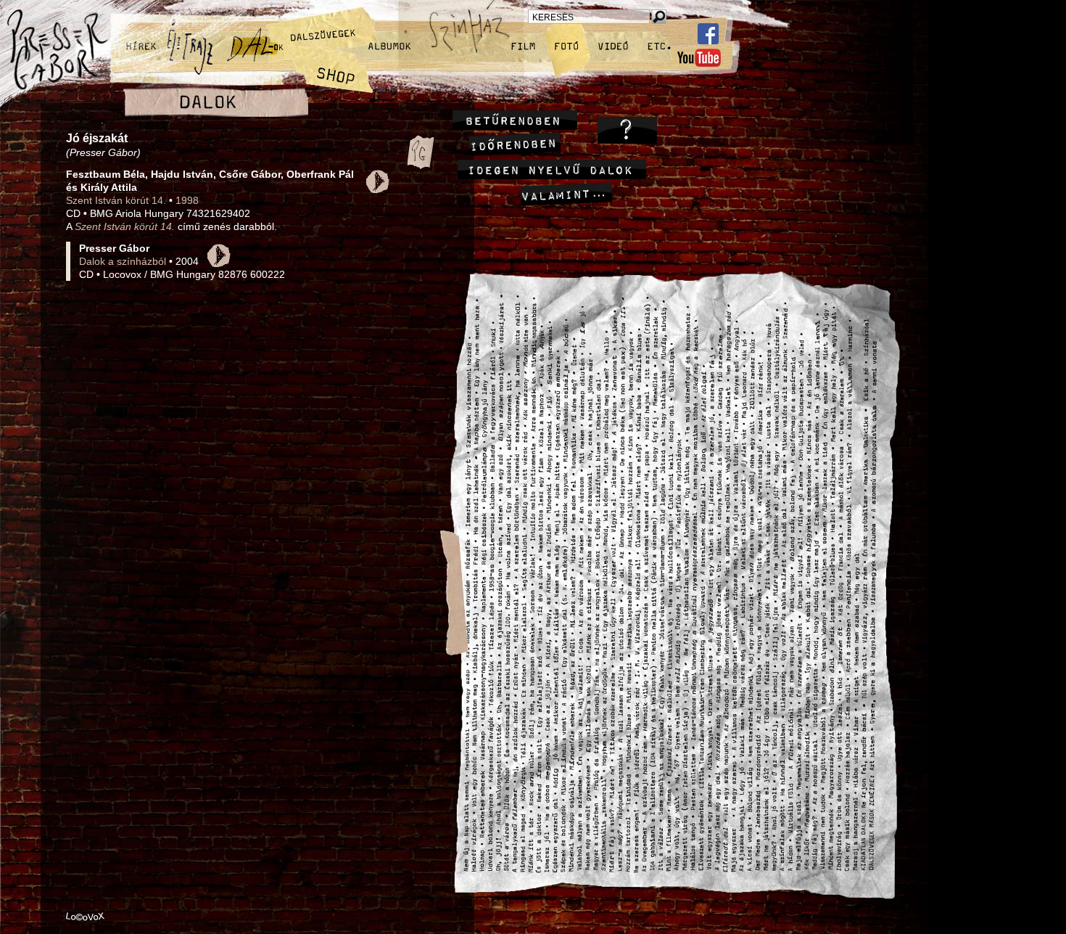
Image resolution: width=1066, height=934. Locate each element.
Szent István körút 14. (116, 200)
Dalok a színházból (122, 261)
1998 (187, 200)
